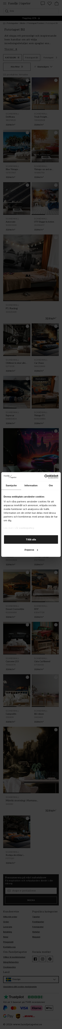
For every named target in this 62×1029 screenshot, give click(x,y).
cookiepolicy (26, 528)
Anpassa (29, 549)
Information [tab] (31, 485)
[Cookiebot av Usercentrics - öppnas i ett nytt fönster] (44, 477)
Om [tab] (51, 485)
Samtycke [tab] (11, 485)
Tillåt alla (31, 539)
